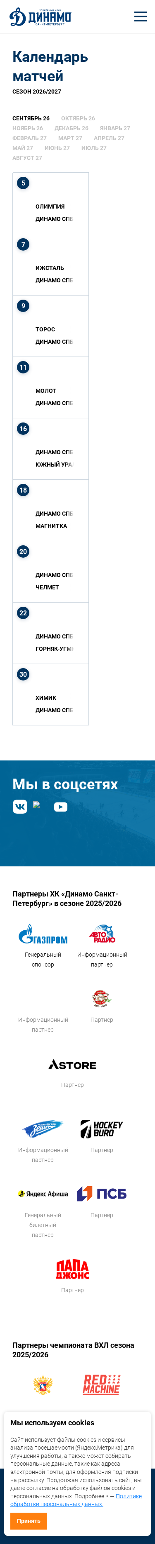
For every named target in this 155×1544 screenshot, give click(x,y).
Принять (29, 1521)
